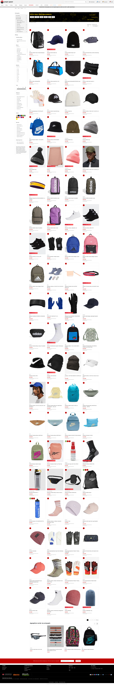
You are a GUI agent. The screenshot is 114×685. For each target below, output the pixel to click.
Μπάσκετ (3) (19, 108)
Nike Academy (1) (19, 128)
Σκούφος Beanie (68, 169)
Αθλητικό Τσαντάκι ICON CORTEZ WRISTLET (71, 287)
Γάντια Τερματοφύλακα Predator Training (72, 580)
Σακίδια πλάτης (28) (19, 20)
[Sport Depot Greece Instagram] (70, 668)
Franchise (48, 668)
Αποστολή (3, 669)
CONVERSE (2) (19, 59)
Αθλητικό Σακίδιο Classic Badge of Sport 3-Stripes (90, 257)
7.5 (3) (18, 79)
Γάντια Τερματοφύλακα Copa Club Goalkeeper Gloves (55, 552)
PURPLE (21, 117)
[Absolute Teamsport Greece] (25, 674)
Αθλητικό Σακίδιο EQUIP (87, 492)
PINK (20, 117)
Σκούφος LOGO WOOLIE (51, 375)
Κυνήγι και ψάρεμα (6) (20, 107)
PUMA (30, 51)
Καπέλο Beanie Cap (86, 139)
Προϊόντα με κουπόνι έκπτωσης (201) (21, 41)
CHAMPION (66, 138)
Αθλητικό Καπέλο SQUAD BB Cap (53, 111)
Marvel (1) (18, 127)
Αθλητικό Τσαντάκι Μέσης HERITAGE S (54, 435)
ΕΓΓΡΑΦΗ (78, 660)
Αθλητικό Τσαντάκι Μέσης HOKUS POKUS (54, 492)
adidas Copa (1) (19, 124)
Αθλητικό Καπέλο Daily (33, 610)
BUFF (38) (18, 51)
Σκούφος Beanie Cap (68, 139)
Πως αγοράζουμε (26, 667)
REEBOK (48, 462)
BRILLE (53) (18, 50)
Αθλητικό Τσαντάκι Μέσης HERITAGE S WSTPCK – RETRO (90, 406)
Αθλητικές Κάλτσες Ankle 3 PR (88, 227)
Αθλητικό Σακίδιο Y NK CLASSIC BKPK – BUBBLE (72, 347)
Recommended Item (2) (20, 143)
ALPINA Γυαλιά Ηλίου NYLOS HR (36, 649)
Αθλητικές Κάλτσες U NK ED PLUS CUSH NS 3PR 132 (55, 287)
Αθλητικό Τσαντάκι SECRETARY (70, 492)
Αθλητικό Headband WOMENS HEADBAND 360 (37, 317)
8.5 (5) (18, 82)
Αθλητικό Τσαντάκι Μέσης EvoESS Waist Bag (91, 52)
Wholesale (48, 669)
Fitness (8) (18, 99)
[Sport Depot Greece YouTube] (74, 668)
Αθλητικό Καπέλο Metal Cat (52, 52)
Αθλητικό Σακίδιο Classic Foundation (71, 198)
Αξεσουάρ (22, 8)
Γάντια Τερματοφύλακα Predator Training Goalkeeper (72, 552)
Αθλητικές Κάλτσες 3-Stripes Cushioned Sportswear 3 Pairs (54, 522)
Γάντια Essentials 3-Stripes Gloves (53, 256)
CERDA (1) (18, 55)
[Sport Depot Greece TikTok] (70, 670)
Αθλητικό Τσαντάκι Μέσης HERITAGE (36, 435)
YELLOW (17, 119)
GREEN (23, 115)
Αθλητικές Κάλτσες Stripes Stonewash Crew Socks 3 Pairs (55, 581)
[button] (95, 624)
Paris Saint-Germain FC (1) (21, 132)
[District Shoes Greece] (16, 675)
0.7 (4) (18, 71)
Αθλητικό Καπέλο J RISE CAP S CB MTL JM (91, 111)
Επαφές (48, 667)
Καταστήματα (4, 668)
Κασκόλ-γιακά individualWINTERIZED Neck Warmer (72, 82)
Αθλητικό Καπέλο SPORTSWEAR (53, 139)
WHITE (25, 117)
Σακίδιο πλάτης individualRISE (34, 81)
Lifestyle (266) (19, 100)
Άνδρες (6, 5)
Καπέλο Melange (68, 610)
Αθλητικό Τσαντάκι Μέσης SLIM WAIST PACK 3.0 (91, 287)
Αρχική (2, 5)
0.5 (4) (18, 70)
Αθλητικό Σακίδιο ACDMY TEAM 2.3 (71, 405)
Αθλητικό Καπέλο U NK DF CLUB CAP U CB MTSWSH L (37, 406)
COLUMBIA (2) (19, 58)
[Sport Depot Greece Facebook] (72, 668)
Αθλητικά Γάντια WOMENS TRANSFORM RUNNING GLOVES (72, 317)
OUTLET (37, 5)
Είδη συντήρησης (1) (20, 31)
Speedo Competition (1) (20, 135)
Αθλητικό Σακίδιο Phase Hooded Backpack (36, 52)
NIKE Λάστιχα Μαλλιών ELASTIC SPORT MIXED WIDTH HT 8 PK (54, 650)
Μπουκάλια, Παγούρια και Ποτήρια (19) (20, 29)
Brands (25, 5)
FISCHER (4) (19, 62)
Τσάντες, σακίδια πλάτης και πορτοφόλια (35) (21, 22)
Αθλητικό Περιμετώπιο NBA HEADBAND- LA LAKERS (37, 199)
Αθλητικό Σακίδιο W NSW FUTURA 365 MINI (73, 435)
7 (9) (17, 78)
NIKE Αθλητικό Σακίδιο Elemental (88, 649)
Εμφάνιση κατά (89, 24)
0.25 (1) (18, 74)
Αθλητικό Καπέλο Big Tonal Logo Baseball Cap (90, 522)
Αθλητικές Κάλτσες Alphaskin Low (71, 227)
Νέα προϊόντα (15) (19, 39)
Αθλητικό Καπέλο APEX (33, 375)
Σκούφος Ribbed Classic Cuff (70, 52)
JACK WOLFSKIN (85, 462)
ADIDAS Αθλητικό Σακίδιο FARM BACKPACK (72, 649)
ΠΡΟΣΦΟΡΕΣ (31, 5)
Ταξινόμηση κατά (94, 24)
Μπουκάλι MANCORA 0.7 (33, 492)
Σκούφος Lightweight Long (87, 610)
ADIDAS (48, 196)
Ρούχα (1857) (18, 15)
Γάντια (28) (18, 24)
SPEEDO (66, 462)
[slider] (16, 89)
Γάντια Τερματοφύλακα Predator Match (89, 580)
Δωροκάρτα (26, 670)
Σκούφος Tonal (67, 521)
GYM (41, 5)
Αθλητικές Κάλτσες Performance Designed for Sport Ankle (55, 611)
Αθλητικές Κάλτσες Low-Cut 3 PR (35, 256)
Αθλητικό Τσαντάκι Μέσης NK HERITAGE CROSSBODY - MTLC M (54, 406)
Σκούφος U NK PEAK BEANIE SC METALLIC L (73, 376)
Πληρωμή (25, 668)
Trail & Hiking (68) (19, 104)
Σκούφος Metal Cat (68, 111)
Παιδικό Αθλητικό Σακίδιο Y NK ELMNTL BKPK (36, 140)
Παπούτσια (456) (18, 17)
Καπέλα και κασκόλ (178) (20, 27)
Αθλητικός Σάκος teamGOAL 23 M (53, 81)
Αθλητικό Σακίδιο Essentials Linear (53, 198)
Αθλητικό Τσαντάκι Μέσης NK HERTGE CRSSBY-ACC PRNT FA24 (90, 347)
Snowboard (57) (19, 103)
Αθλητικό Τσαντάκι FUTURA (88, 435)
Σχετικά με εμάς (4, 667)
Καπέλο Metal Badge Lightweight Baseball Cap (90, 317)
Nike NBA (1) (19, 131)
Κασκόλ (48, 169)
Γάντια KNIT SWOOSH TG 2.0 (52, 316)
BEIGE (17, 115)
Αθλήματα (20, 5)
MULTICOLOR (17, 117)
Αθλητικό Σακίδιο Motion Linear (52, 227)
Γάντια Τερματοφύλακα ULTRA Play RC (36, 111)
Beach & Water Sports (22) (20, 96)
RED (23, 117)
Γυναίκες (11, 5)
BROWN (21, 115)
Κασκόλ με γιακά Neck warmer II (88, 81)
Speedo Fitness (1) (19, 136)
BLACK (18, 115)
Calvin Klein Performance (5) (22, 54)
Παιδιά (16, 5)
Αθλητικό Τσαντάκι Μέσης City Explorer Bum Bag (90, 552)
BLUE (20, 115)
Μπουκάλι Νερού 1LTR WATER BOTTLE (36, 521)
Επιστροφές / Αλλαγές (27, 669)
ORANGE (18, 117)
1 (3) (17, 75)
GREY (25, 115)
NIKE (30, 138)
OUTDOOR (46, 5)
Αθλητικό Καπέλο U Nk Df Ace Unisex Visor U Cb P (91, 376)
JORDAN (84, 109)
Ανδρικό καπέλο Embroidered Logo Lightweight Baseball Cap (35, 581)
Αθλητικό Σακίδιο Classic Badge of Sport (72, 256)
